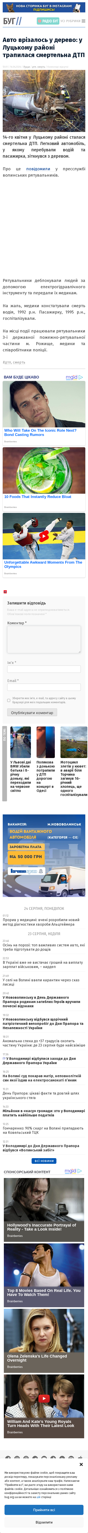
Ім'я (11, 663)
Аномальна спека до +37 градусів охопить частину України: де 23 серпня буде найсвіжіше (44, 1043)
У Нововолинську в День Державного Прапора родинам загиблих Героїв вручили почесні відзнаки (41, 1001)
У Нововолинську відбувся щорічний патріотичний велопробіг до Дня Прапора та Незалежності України (43, 1023)
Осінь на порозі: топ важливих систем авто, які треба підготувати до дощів (44, 947)
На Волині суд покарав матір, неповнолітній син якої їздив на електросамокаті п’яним (42, 1078)
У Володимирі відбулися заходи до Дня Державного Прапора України (39, 1060)
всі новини (44, 1161)
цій (38, 1497)
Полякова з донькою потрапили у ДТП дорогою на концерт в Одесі (46, 776)
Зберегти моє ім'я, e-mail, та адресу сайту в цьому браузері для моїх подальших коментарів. (44, 700)
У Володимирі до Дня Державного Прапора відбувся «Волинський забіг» (41, 1148)
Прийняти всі (44, 1510)
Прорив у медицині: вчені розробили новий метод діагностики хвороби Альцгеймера (41, 922)
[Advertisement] (44, 233)
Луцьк (26, 67)
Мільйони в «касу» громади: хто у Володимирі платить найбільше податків (44, 1113)
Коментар (17, 623)
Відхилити (44, 1522)
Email (13, 681)
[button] (81, 1464)
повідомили (41, 168)
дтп (34, 67)
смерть (41, 67)
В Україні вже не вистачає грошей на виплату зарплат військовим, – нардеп (43, 964)
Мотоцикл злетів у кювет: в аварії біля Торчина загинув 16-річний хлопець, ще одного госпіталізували (73, 778)
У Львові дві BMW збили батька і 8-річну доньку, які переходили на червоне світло (20, 776)
